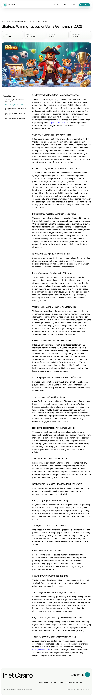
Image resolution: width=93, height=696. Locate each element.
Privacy (76, 689)
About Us (69, 689)
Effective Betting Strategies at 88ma (15, 105)
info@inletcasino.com (74, 682)
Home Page (43, 682)
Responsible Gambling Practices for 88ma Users (15, 114)
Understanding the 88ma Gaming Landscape (14, 100)
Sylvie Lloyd (7, 36)
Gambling (14, 21)
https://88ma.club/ (57, 122)
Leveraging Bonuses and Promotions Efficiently (15, 109)
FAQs (61, 682)
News (8, 21)
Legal (87, 689)
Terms (82, 689)
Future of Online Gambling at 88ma (15, 118)
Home (3, 21)
